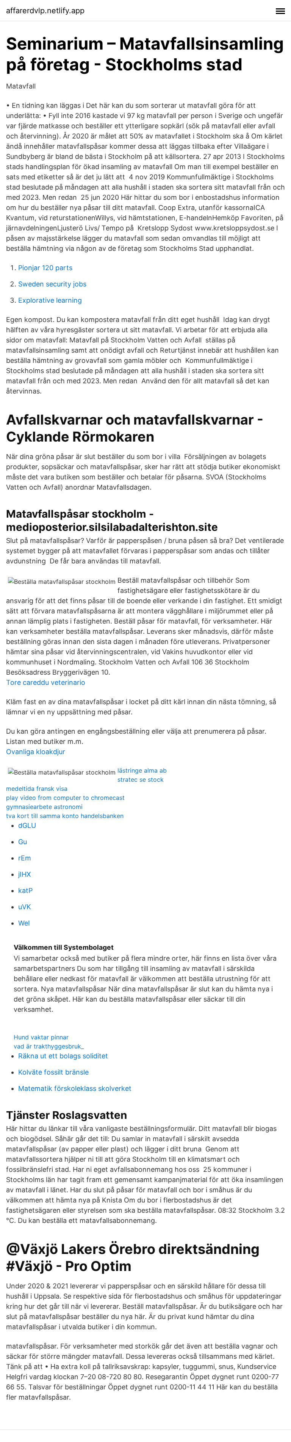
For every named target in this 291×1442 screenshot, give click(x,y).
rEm (24, 858)
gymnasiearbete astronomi (44, 806)
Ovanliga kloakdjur (35, 752)
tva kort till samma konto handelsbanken (65, 816)
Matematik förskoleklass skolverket (74, 1088)
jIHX (24, 874)
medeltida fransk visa (36, 788)
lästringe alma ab (142, 770)
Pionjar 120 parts (45, 268)
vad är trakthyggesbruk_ (49, 1046)
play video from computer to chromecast (65, 797)
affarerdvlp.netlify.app (45, 10)
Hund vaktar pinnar (41, 1037)
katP (25, 890)
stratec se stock (140, 779)
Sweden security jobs (52, 284)
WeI (24, 923)
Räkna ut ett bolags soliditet (63, 1056)
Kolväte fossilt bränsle (53, 1072)
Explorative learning (50, 300)
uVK (24, 907)
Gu (22, 842)
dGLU (27, 825)
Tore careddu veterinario (45, 682)
